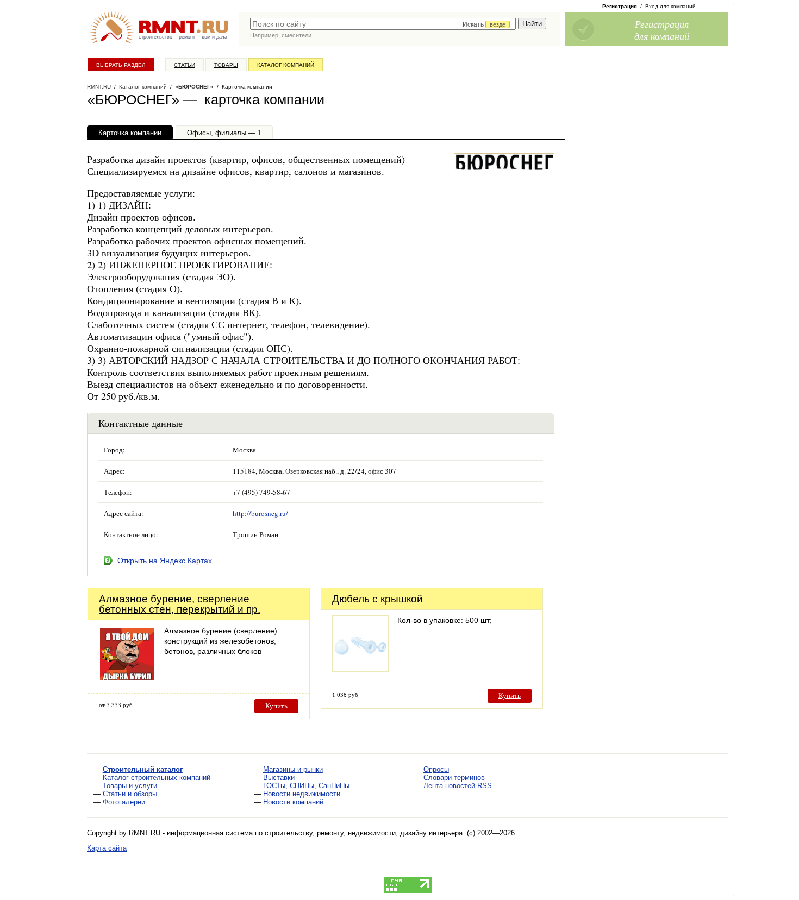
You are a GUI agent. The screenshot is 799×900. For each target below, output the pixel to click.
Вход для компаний (670, 6)
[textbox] (383, 24)
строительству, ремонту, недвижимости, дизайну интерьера (364, 833)
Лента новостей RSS (457, 786)
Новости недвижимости (301, 794)
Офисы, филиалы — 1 (224, 133)
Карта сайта (107, 848)
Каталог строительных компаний (156, 777)
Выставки (279, 777)
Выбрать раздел (121, 65)
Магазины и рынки (293, 769)
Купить (276, 706)
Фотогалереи (124, 802)
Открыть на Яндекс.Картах (164, 560)
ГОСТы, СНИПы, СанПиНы (306, 786)
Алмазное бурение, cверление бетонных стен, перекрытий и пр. (179, 604)
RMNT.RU (99, 87)
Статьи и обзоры (130, 794)
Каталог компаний (285, 65)
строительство (155, 37)
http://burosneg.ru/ (260, 513)
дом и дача (214, 37)
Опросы (436, 769)
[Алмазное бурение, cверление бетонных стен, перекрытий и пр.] (127, 679)
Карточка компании (129, 133)
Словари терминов (454, 777)
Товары (226, 65)
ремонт (187, 37)
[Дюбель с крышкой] (360, 669)
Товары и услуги (130, 786)
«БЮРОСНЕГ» (194, 87)
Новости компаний (293, 802)
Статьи (184, 65)
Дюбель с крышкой (377, 599)
